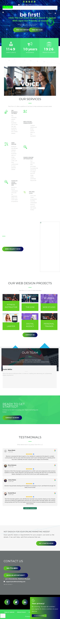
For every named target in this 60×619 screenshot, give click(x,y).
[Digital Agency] (30, 321)
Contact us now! (12, 418)
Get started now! (46, 543)
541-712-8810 (12, 568)
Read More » (15, 136)
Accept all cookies (39, 615)
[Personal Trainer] (49, 321)
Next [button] (32, 392)
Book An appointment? (16, 575)
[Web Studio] (49, 302)
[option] (30, 376)
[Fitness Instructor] (11, 302)
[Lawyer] (11, 321)
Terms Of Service (9, 612)
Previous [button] (27, 392)
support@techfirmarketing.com (31, 5)
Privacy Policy (21, 612)
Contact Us (30, 335)
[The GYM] (30, 302)
